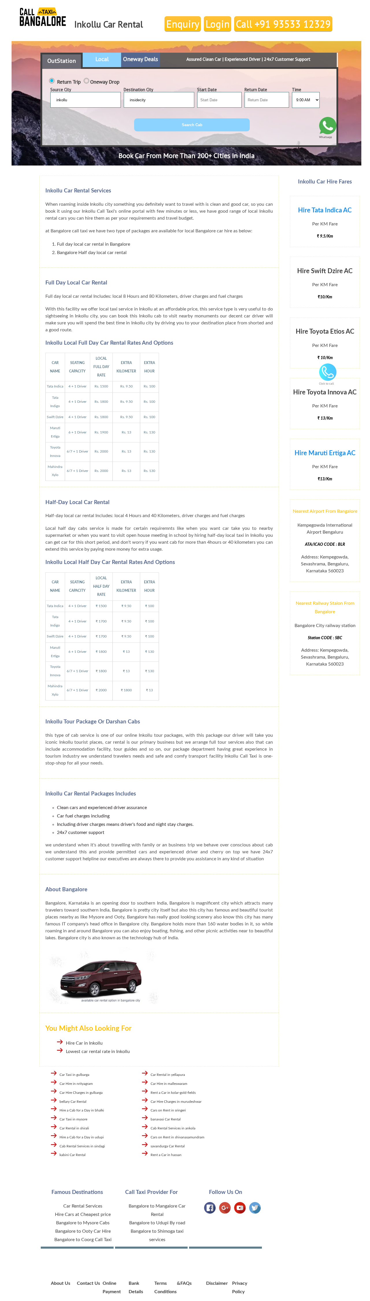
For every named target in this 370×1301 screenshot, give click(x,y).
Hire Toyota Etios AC (325, 331)
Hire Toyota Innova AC (325, 392)
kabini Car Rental (73, 1155)
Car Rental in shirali (74, 1128)
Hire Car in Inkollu (84, 1043)
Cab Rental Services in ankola (173, 1128)
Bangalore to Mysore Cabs (83, 1223)
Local (102, 59)
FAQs (186, 1283)
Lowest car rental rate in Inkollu (98, 1051)
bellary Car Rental (73, 1101)
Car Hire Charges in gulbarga (81, 1092)
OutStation (61, 61)
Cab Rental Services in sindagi (82, 1146)
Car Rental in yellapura (168, 1074)
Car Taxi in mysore (73, 1119)
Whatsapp (325, 137)
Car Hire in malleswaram (169, 1083)
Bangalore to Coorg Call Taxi (83, 1239)
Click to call (326, 383)
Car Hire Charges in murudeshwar (176, 1101)
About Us (60, 1283)
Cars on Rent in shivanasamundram (177, 1137)
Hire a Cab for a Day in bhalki (82, 1110)
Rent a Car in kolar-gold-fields (173, 1092)
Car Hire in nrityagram (76, 1083)
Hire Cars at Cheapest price (83, 1214)
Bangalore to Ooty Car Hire (83, 1231)
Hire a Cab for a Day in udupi (82, 1137)
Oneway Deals (140, 59)
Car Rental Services (82, 1206)
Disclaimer (217, 1283)
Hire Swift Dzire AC (325, 271)
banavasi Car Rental (166, 1119)
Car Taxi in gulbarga (74, 1074)
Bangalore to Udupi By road (157, 1223)
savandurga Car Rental (168, 1146)
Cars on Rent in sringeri (168, 1110)
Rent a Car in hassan (166, 1155)
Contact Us (88, 1283)
